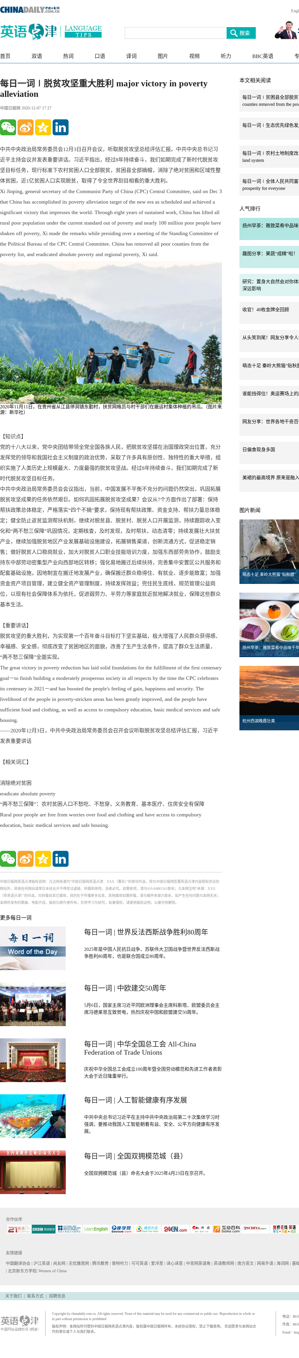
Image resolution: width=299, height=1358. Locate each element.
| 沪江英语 (41, 1263)
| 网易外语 (264, 1263)
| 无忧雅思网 (78, 1263)
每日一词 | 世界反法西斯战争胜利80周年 (146, 932)
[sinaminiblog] (26, 127)
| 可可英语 (139, 1263)
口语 (100, 56)
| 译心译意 (174, 1263)
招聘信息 (57, 1296)
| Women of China (51, 1271)
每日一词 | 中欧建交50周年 (125, 988)
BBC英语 (262, 56)
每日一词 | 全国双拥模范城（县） (135, 1156)
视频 (194, 56)
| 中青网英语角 (198, 1263)
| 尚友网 (59, 1263)
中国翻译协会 (19, 1263)
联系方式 (35, 1296)
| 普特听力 (119, 1263)
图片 (163, 56)
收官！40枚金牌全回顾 (265, 309)
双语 (37, 56)
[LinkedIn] (61, 127)
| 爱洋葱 (156, 1263)
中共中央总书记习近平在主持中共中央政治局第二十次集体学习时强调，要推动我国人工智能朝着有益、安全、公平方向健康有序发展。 (152, 1124)
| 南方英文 (245, 1263)
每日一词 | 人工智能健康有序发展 (135, 1100)
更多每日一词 (16, 918)
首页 (5, 56)
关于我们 (13, 1296)
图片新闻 (249, 510)
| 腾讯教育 (100, 1263)
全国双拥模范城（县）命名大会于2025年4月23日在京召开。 (146, 1173)
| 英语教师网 (223, 1263)
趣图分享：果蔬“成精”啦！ (270, 253)
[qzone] (43, 127)
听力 (226, 56)
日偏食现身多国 (258, 449)
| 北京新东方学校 (21, 1271)
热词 (68, 56)
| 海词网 (282, 1263)
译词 (131, 56)
